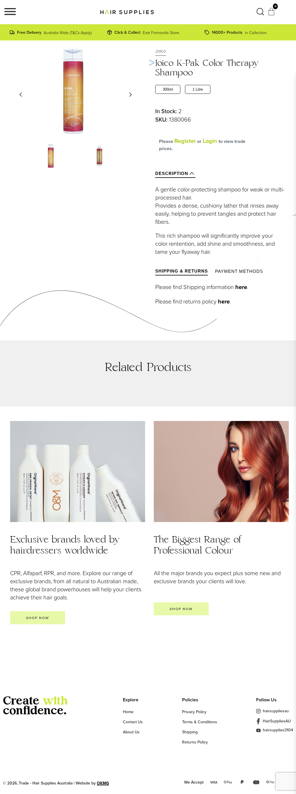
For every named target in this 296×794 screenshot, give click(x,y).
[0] (272, 13)
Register (185, 141)
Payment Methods (239, 271)
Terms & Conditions (199, 722)
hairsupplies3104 (278, 730)
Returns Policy (195, 742)
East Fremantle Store (146, 32)
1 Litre (198, 89)
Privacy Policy (194, 712)
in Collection (239, 32)
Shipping (190, 732)
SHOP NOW (37, 617)
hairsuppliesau (276, 711)
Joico (160, 51)
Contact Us (133, 722)
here (241, 287)
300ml (168, 89)
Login (211, 141)
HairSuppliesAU (277, 721)
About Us (131, 732)
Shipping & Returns (181, 271)
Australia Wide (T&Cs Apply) (54, 32)
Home (128, 712)
